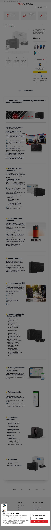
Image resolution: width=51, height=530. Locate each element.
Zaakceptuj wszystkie (39, 521)
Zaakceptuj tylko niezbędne (39, 515)
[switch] (4, 513)
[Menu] (6, 504)
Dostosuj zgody (39, 518)
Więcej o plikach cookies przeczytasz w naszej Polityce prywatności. (13, 523)
